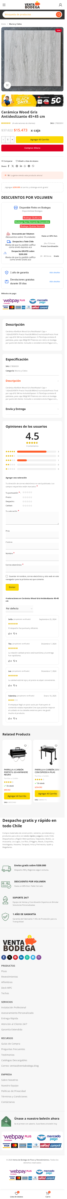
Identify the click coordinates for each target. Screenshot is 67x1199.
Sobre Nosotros (9, 1079)
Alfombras (7, 982)
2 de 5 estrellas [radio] (25, 492)
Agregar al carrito (39, 139)
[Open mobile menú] (4, 5)
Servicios (7, 1001)
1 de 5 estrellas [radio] (23, 492)
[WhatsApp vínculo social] (25, 166)
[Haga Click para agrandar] (7, 85)
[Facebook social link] (9, 166)
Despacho (10, 501)
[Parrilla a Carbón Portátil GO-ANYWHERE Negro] (17, 754)
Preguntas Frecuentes (13, 1049)
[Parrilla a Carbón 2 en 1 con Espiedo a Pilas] (48, 754)
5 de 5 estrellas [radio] (31, 492)
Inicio (3, 24)
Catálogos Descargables (14, 1060)
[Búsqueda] (58, 14)
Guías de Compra (10, 1043)
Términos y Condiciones (14, 1096)
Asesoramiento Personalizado (17, 1012)
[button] (17, 796)
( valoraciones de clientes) (23, 123)
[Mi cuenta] (60, 5)
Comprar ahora (32, 147)
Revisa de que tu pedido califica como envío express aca (20, 246)
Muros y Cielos (15, 24)
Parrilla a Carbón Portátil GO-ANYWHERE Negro (16, 772)
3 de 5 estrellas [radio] (27, 492)
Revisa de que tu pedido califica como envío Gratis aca (20, 258)
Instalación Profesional (13, 1007)
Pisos (4, 971)
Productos (8, 965)
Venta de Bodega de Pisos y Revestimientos (31, 1160)
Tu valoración (12, 511)
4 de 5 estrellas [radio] (29, 492)
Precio (8, 497)
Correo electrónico (15, 564)
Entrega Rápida (9, 1018)
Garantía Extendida (11, 1029)
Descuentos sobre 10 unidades (20, 236)
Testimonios (7, 1054)
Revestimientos (9, 976)
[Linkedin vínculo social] (21, 166)
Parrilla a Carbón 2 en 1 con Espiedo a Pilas (47, 770)
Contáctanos (8, 1101)
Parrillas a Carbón (11, 778)
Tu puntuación (13, 492)
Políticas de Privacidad (13, 1091)
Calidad (9, 506)
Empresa (6, 1074)
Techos (5, 993)
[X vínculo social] (13, 166)
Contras (9, 542)
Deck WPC (6, 987)
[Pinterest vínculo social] (17, 166)
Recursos (7, 1038)
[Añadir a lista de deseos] (25, 746)
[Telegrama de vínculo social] (29, 166)
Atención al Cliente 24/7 (14, 1024)
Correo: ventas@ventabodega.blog (20, 1065)
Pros (8, 531)
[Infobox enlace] (32, 869)
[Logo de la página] (32, 4)
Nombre (10, 553)
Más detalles (54, 272)
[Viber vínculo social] (33, 166)
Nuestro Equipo (9, 1085)
